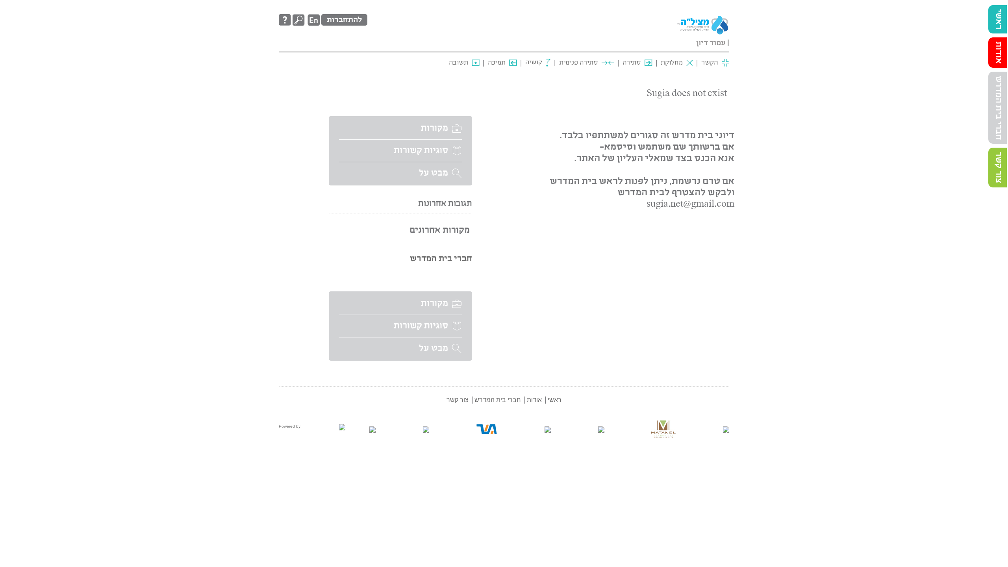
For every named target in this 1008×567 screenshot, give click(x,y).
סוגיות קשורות (421, 151)
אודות (998, 52)
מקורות (434, 128)
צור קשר (998, 167)
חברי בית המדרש (998, 108)
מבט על (433, 173)
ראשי (998, 19)
